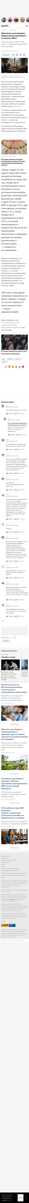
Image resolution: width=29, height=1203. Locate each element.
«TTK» (23, 940)
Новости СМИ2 (4, 654)
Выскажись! (6, 55)
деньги (4, 361)
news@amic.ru (12, 899)
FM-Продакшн (4, 858)
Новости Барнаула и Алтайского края (10, 870)
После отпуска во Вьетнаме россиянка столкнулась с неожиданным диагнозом (14, 688)
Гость (7, 405)
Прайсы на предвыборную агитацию (9, 868)
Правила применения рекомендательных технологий (14, 873)
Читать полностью (14, 724)
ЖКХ (3, 359)
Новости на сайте (5, 856)
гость (7, 494)
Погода (3, 864)
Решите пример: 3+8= (7, 637)
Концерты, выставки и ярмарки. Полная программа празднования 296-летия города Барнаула (14, 783)
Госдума (10, 359)
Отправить (6, 640)
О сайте (3, 866)
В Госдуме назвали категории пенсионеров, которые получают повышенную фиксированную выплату (13, 162)
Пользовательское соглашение (8, 860)
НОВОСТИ (4, 30)
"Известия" (17, 106)
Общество (12, 30)
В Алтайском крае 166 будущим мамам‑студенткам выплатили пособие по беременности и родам (12, 813)
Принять (20, 1197)
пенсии (17, 359)
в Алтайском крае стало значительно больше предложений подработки (11, 325)
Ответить (21, 413)
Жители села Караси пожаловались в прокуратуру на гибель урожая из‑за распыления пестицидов (14, 734)
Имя (3, 620)
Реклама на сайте (5, 862)
